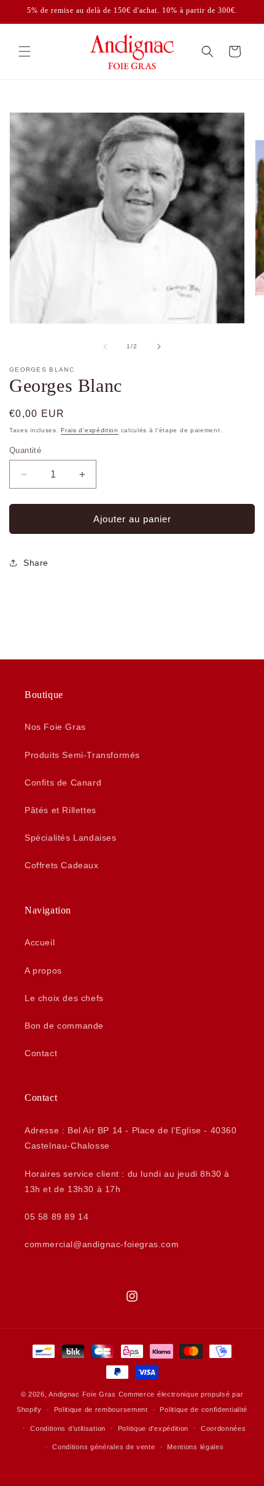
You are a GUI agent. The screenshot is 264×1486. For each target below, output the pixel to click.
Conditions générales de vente (103, 1446)
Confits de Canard (63, 782)
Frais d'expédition (89, 430)
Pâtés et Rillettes (60, 810)
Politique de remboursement (101, 1409)
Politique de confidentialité (203, 1409)
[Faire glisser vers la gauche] (104, 346)
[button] (24, 51)
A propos (43, 970)
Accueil (40, 942)
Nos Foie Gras (55, 727)
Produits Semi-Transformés (82, 755)
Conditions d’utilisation (68, 1428)
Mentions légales (195, 1446)
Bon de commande (64, 1025)
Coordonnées (223, 1428)
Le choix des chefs (64, 998)
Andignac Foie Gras (82, 1394)
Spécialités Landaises (71, 837)
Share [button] (36, 563)
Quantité (25, 450)
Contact (41, 1053)
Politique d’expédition (153, 1428)
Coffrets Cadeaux (62, 865)
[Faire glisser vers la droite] (159, 346)
